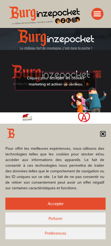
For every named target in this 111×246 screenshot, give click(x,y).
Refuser (55, 218)
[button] (103, 134)
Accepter (56, 203)
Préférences (55, 233)
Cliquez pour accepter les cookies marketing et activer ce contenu (55, 81)
